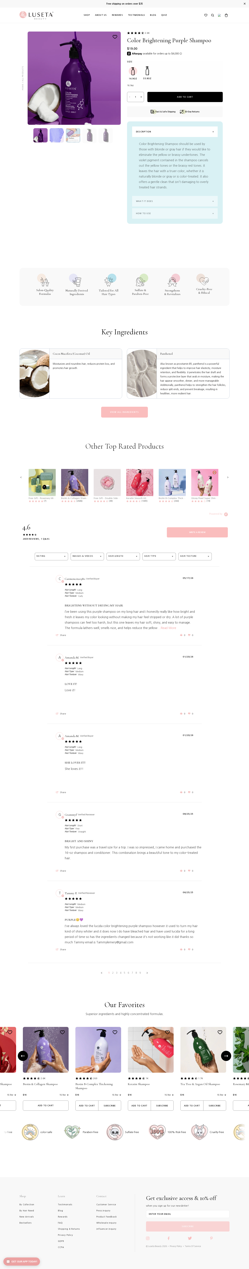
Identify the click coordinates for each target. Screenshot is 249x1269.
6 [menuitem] (128, 973)
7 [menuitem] (132, 973)
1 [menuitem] (109, 973)
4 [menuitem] (120, 973)
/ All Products (23, 74)
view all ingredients (124, 412)
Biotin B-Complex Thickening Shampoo (94, 1086)
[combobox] (51, 556)
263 (95, 1078)
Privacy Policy (176, 1246)
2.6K (147, 33)
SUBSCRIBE (188, 1226)
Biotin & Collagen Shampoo (40, 1084)
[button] (21, 477)
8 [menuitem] (136, 973)
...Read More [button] (167, 627)
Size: (130, 62)
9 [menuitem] (140, 973)
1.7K (200, 1078)
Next (226, 1056)
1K (147, 1078)
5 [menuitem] (124, 973)
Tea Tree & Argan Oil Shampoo (200, 1084)
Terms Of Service (193, 1246)
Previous (23, 1056)
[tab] (197, 532)
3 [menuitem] (116, 973)
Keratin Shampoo (139, 1084)
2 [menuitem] (112, 973)
